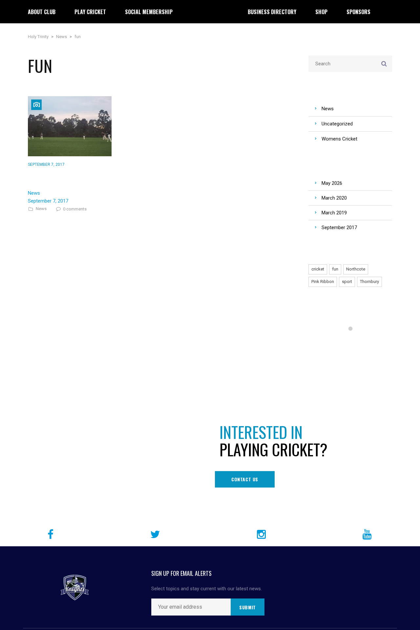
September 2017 (339, 227)
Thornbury (369, 281)
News (41, 208)
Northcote (355, 269)
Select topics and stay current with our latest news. (206, 589)
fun (335, 269)
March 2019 (334, 213)
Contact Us (244, 479)
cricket (317, 269)
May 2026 (332, 183)
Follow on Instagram (354, 340)
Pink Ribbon (322, 281)
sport (347, 281)
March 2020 (334, 198)
